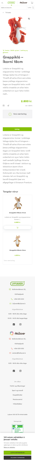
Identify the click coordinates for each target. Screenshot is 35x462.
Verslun (7, 50)
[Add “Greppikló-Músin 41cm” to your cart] (17, 227)
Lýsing (17, 129)
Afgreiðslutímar (17, 309)
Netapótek (17, 421)
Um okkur (17, 381)
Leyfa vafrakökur (17, 452)
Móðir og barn (15, 50)
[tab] (17, 129)
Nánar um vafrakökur (9, 447)
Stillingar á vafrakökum (17, 457)
